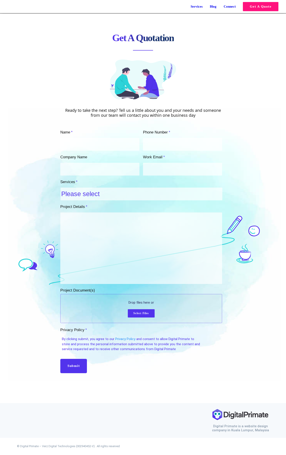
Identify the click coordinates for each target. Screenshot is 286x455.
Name (66, 132)
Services (197, 6)
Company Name (73, 157)
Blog (213, 6)
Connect (230, 6)
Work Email (154, 157)
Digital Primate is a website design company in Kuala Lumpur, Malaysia (240, 428)
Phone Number (156, 132)
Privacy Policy (73, 330)
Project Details (73, 207)
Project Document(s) (77, 290)
